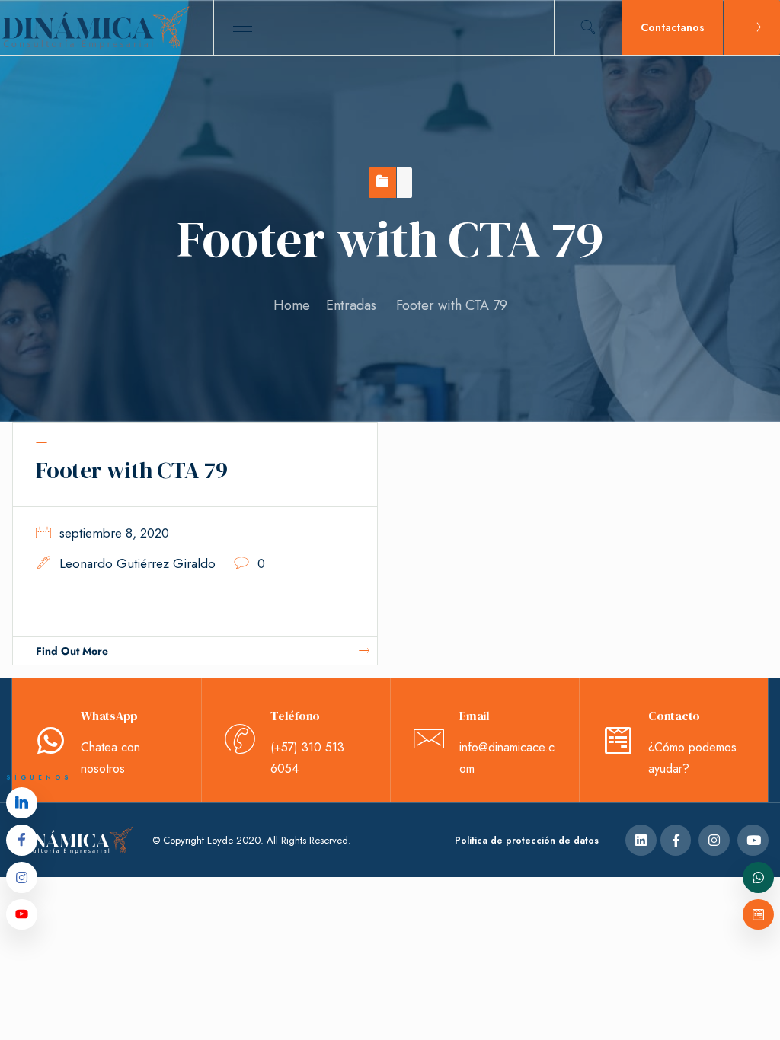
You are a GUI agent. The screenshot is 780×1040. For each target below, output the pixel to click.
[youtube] (21, 914)
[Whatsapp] (758, 877)
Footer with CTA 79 (132, 470)
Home (291, 305)
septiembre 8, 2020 (114, 533)
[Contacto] (758, 914)
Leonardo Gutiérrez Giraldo (137, 563)
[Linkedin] (21, 802)
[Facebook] (21, 840)
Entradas (351, 305)
